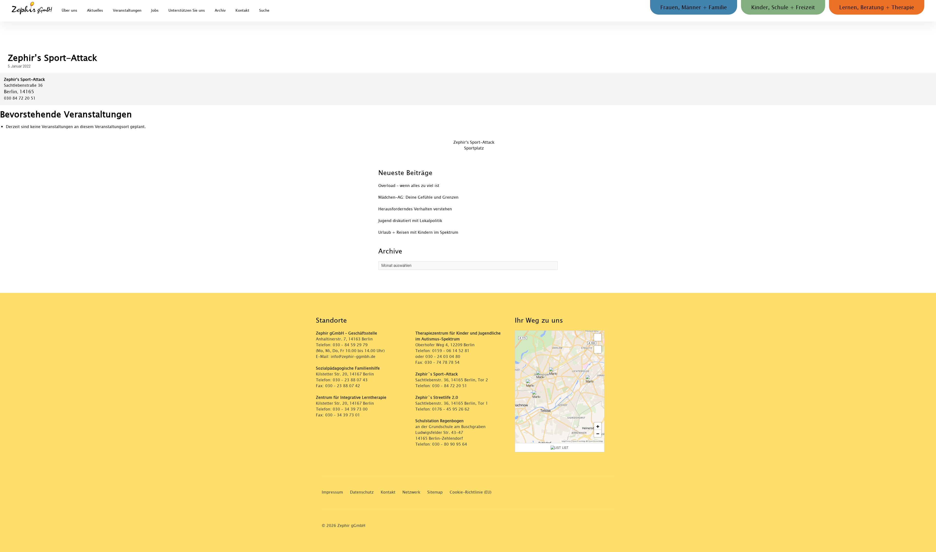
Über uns (69, 10)
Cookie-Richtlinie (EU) (470, 492)
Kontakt (242, 10)
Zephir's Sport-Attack (473, 142)
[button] (540, 375)
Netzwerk (411, 492)
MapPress (566, 441)
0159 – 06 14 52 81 (450, 351)
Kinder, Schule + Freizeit (783, 7)
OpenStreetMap (595, 441)
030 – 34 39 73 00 (350, 409)
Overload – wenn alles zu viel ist (408, 186)
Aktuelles (95, 10)
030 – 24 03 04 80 (443, 357)
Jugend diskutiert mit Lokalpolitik (410, 221)
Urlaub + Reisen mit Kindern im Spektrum (418, 232)
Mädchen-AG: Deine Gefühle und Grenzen (418, 197)
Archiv (220, 10)
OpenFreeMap (578, 441)
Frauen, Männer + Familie (693, 7)
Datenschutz (362, 492)
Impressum (332, 492)
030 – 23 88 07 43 (350, 380)
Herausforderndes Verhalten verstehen (415, 209)
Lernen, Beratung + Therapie (876, 7)
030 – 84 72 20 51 (449, 386)
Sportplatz (474, 148)
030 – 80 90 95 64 (449, 444)
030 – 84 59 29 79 (350, 345)
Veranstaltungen (127, 10)
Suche (264, 10)
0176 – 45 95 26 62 (450, 409)
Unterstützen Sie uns (186, 10)
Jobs (155, 10)
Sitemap (435, 492)
